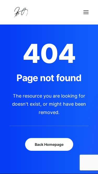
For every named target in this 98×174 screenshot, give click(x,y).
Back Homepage (49, 144)
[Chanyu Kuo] (49, 12)
